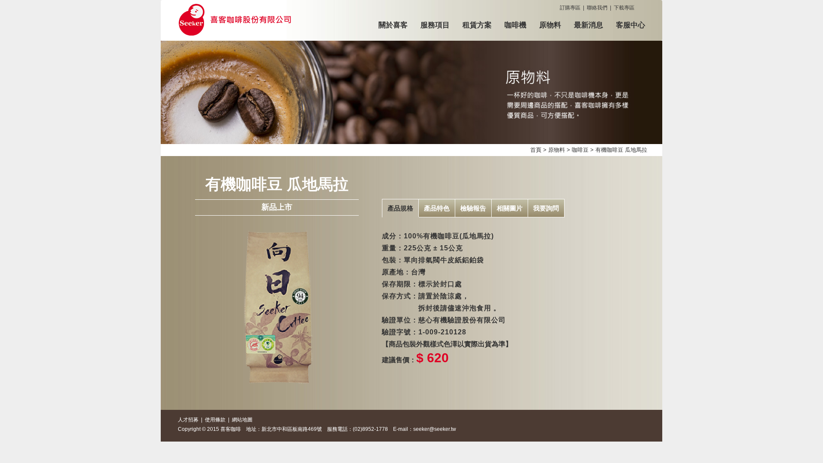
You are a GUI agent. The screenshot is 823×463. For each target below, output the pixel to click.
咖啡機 (515, 25)
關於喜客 (393, 25)
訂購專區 (570, 8)
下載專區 (624, 8)
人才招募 (188, 420)
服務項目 (435, 25)
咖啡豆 (580, 150)
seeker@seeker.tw (434, 429)
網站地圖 (242, 420)
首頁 (535, 150)
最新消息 (588, 25)
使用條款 (215, 420)
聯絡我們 (597, 8)
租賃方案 (477, 25)
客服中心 (630, 25)
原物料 (550, 25)
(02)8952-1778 (370, 429)
